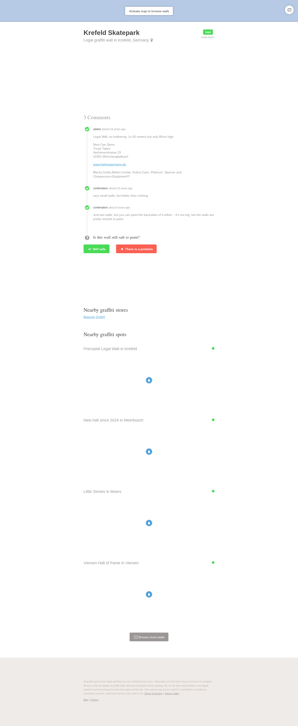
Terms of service (153, 693)
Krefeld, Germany (133, 40)
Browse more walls (151, 637)
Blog (86, 699)
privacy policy (172, 693)
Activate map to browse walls (149, 11)
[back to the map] (289, 9)
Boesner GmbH (94, 317)
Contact (94, 699)
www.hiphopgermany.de (109, 164)
